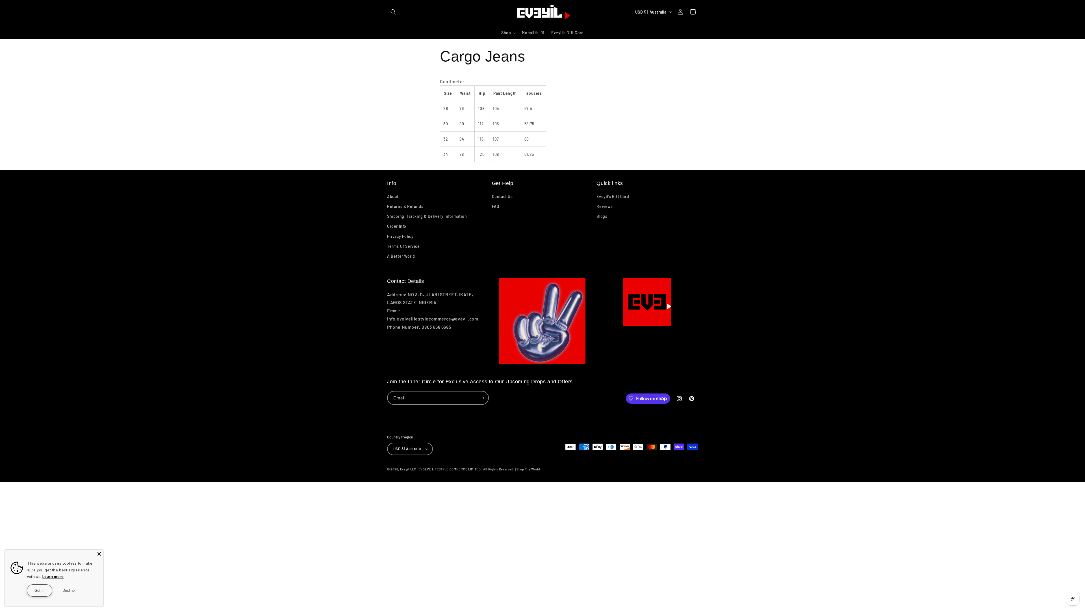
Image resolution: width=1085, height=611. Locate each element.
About (393, 196)
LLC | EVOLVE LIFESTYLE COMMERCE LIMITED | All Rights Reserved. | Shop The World (475, 469)
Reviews (604, 206)
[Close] (99, 554)
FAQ (495, 206)
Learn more (53, 576)
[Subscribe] (482, 398)
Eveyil (404, 469)
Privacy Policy (400, 236)
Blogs (601, 216)
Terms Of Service (403, 246)
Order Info (396, 226)
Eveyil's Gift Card (612, 196)
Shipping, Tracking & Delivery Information (427, 216)
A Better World (401, 256)
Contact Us (502, 196)
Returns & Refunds (405, 206)
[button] (393, 12)
